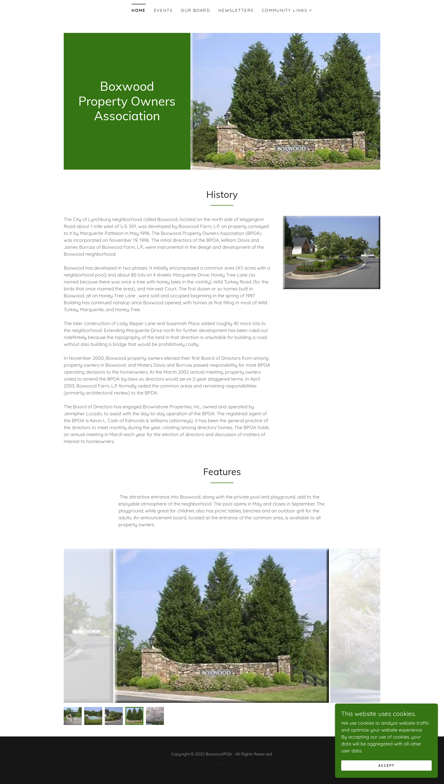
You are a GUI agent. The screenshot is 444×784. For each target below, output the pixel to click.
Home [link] (139, 10)
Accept (386, 765)
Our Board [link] (195, 10)
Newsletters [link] (236, 10)
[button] (287, 10)
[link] (127, 119)
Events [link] (163, 10)
